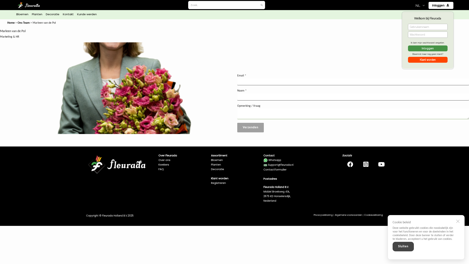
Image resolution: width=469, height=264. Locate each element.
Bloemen (217, 160)
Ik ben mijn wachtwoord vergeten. (428, 42)
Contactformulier (275, 169)
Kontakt (68, 14)
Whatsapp (274, 160)
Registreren (218, 183)
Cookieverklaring (373, 215)
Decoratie (217, 169)
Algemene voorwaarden (348, 215)
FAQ (161, 169)
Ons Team (24, 22)
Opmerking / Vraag (248, 105)
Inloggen (428, 48)
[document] (424, 231)
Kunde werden (87, 14)
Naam (242, 90)
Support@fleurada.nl (280, 165)
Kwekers (163, 164)
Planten (216, 164)
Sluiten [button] (403, 246)
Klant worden (428, 59)
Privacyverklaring (323, 215)
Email (241, 75)
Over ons (164, 160)
